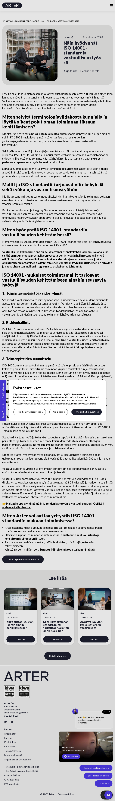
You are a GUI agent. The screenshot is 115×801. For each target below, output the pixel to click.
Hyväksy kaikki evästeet (87, 411)
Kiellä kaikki (59, 411)
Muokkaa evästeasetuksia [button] (29, 411)
